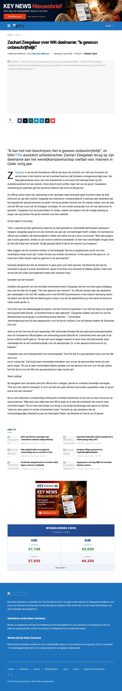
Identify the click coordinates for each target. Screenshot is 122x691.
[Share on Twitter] (25, 120)
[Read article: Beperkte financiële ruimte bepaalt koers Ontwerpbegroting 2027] (69, 440)
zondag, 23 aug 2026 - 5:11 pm (88, 469)
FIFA (18, 155)
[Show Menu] (8, 26)
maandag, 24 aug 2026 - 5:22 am (89, 443)
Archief (37, 669)
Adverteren (24, 669)
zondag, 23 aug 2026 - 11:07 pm (89, 456)
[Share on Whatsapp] (30, 120)
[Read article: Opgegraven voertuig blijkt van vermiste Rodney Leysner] (69, 465)
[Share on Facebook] (19, 120)
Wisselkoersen (51, 669)
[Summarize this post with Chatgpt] (47, 120)
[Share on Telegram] (36, 120)
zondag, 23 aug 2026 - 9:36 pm (32, 469)
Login (65, 669)
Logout (76, 669)
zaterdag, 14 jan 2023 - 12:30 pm (68, 53)
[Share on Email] (52, 120)
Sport (94, 53)
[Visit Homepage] (24, 26)
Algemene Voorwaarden (94, 669)
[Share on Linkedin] (41, 120)
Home (9, 35)
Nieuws (18, 35)
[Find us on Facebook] (8, 675)
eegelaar (19, 172)
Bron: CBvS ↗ (61, 568)
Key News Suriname (22, 681)
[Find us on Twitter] (12, 675)
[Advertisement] (61, 135)
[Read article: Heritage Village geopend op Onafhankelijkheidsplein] (69, 452)
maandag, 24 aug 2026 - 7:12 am (33, 443)
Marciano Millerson (40, 53)
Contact (10, 669)
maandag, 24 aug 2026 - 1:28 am (33, 456)
